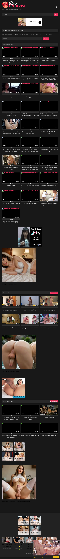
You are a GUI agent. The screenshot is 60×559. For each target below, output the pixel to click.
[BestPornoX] (30, 5)
